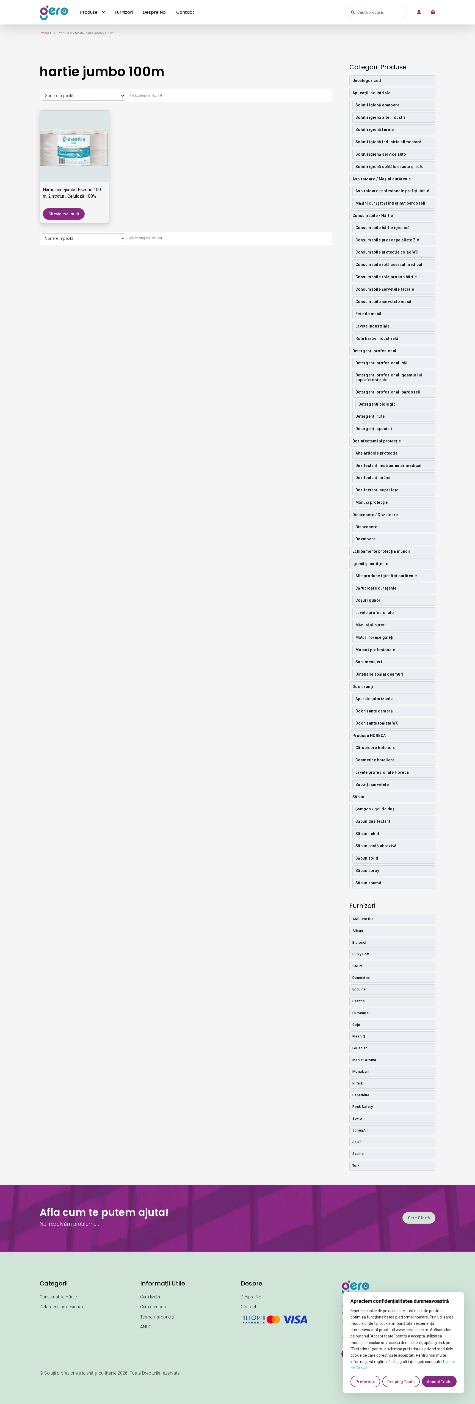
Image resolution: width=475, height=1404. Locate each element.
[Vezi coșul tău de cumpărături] (430, 12)
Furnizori (124, 12)
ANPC (145, 1326)
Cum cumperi (153, 1306)
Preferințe (365, 1382)
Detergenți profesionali (61, 1306)
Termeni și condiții (157, 1317)
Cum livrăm (151, 1297)
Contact (185, 12)
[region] (403, 1342)
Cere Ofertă (419, 1218)
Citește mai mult (63, 214)
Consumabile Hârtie (58, 1297)
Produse (89, 12)
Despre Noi (154, 12)
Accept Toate (439, 1382)
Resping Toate (401, 1382)
